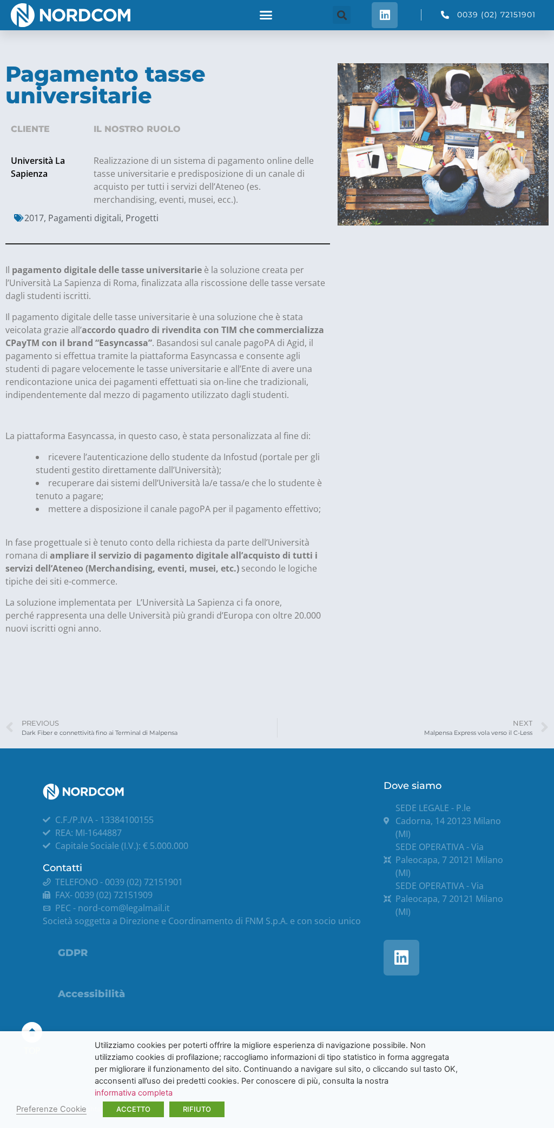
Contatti (62, 868)
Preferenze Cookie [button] (51, 1109)
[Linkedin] (385, 15)
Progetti (142, 218)
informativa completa (134, 1093)
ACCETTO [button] (133, 1109)
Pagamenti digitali (84, 218)
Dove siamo (412, 786)
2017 (34, 218)
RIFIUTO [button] (197, 1109)
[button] (266, 15)
